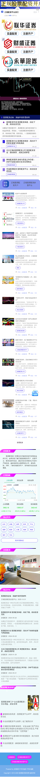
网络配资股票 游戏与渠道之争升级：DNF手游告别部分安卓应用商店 (20, 160)
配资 (10, 529)
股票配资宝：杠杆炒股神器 (24, 213)
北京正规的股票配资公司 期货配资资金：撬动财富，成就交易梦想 (20, 151)
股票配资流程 (21, 331)
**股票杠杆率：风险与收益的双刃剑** (26, 299)
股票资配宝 (20, 289)
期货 (18, 268)
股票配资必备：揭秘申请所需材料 (16, 117)
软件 (24, 524)
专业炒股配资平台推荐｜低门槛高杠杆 (18, 721)
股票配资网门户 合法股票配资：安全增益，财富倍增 (13, 702)
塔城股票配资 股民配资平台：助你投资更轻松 (21, 170)
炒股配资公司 (21, 203)
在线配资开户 (21, 433)
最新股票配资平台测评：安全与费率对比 (26, 422)
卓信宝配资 (20, 310)
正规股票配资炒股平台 (19, 761)
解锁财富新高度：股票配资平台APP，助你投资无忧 (20, 715)
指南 (24, 529)
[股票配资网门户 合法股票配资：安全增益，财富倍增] (33, 702)
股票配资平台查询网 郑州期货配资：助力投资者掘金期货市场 (20, 737)
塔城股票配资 (11, 174)
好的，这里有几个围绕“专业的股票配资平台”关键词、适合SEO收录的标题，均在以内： (26, 235)
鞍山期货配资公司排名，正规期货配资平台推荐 (26, 257)
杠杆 (4, 524)
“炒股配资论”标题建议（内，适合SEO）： (26, 278)
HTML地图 (29, 769)
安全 (10, 535)
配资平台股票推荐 (21, 193)
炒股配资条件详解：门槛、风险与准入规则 (26, 401)
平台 (31, 524)
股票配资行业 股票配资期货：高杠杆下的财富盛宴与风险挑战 (21, 142)
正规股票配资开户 (22, 350)
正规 (17, 529)
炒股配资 (11, 757)
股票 (4, 529)
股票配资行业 (11, 146)
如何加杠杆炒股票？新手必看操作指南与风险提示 (26, 320)
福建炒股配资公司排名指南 (24, 380)
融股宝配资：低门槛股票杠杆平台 (26, 340)
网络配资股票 (11, 165)
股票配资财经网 (24, 773)
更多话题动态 (19, 540)
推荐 (17, 524)
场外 (4, 535)
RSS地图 (23, 769)
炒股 (10, 524)
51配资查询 (20, 223)
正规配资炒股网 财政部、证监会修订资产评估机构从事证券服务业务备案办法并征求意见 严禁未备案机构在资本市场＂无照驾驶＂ (20, 728)
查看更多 (20, 442)
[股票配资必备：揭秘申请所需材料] (20, 98)
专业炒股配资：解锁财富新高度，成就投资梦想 (19, 744)
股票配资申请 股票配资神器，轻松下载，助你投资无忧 (20, 123)
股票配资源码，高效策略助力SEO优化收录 (26, 360)
